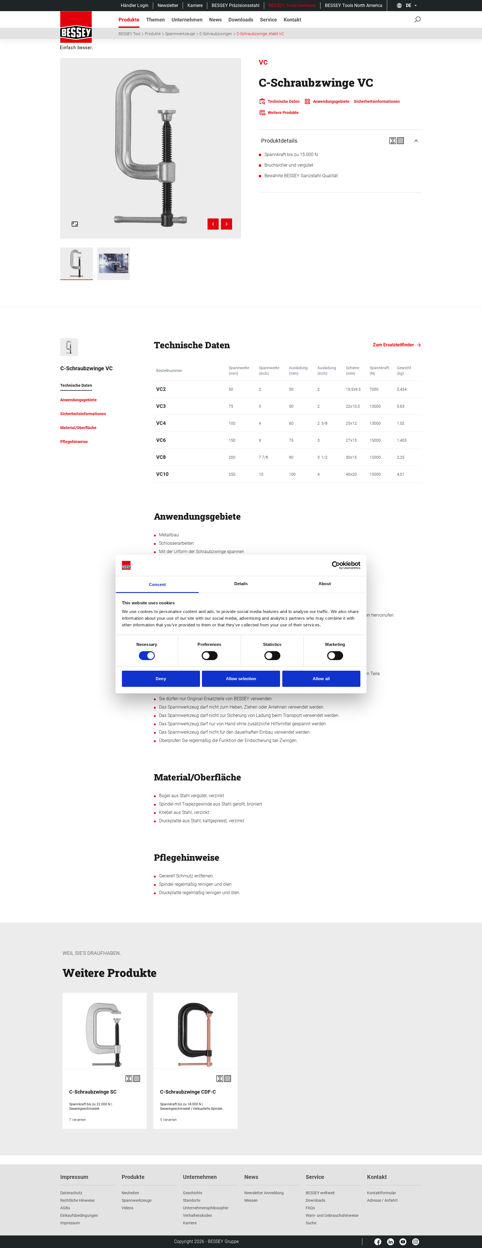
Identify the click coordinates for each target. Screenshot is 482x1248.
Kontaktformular (381, 1193)
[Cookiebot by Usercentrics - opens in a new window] (336, 565)
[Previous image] (213, 224)
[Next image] (226, 224)
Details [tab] (241, 583)
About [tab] (325, 583)
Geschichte (192, 1193)
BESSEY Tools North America (353, 5)
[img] (150, 148)
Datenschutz (71, 1193)
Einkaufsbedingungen (79, 1215)
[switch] (210, 655)
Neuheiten (130, 1193)
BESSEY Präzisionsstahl (235, 5)
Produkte (153, 33)
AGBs (65, 1208)
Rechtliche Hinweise (77, 1200)
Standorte (191, 1200)
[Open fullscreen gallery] (74, 224)
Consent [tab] (157, 584)
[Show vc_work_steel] (113, 263)
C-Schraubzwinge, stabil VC (260, 33)
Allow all (321, 678)
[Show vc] (76, 263)
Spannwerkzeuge (180, 33)
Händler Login (134, 5)
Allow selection (241, 678)
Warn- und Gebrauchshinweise (332, 1215)
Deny (161, 678)
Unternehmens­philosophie (205, 1208)
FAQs (310, 1208)
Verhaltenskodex (197, 1215)
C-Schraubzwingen (215, 33)
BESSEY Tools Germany (292, 5)
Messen (251, 1200)
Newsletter (168, 5)
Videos (127, 1208)
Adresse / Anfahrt (382, 1200)
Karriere (195, 5)
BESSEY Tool (129, 33)
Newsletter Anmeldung (264, 1193)
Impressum (70, 1223)
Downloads (315, 1200)
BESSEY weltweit (320, 1193)
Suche (311, 1223)
